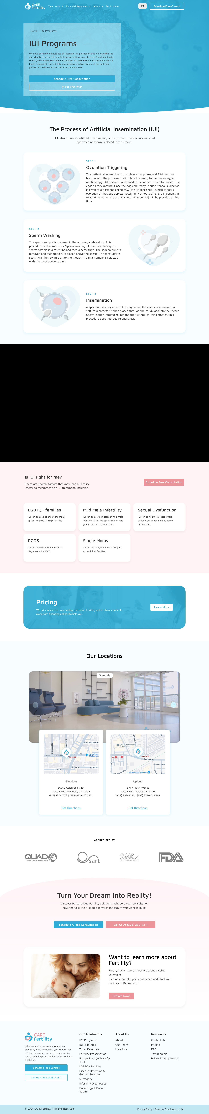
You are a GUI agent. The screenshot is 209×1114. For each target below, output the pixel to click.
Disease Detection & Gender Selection (92, 1072)
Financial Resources (77, 6)
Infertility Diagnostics (92, 1083)
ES (142, 6)
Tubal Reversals (89, 1049)
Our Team (121, 1044)
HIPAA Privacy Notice (165, 1058)
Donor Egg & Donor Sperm (91, 1089)
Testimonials (112, 6)
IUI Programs (87, 1044)
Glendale (71, 781)
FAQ (153, 1049)
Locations (121, 1049)
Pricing (155, 1044)
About (96, 6)
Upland (138, 781)
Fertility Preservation (92, 1053)
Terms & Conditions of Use (169, 1109)
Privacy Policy (144, 1109)
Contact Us (158, 1040)
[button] (35, 705)
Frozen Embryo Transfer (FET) (94, 1060)
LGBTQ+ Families (90, 1066)
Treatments (54, 6)
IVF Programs (88, 1040)
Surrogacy (85, 1079)
